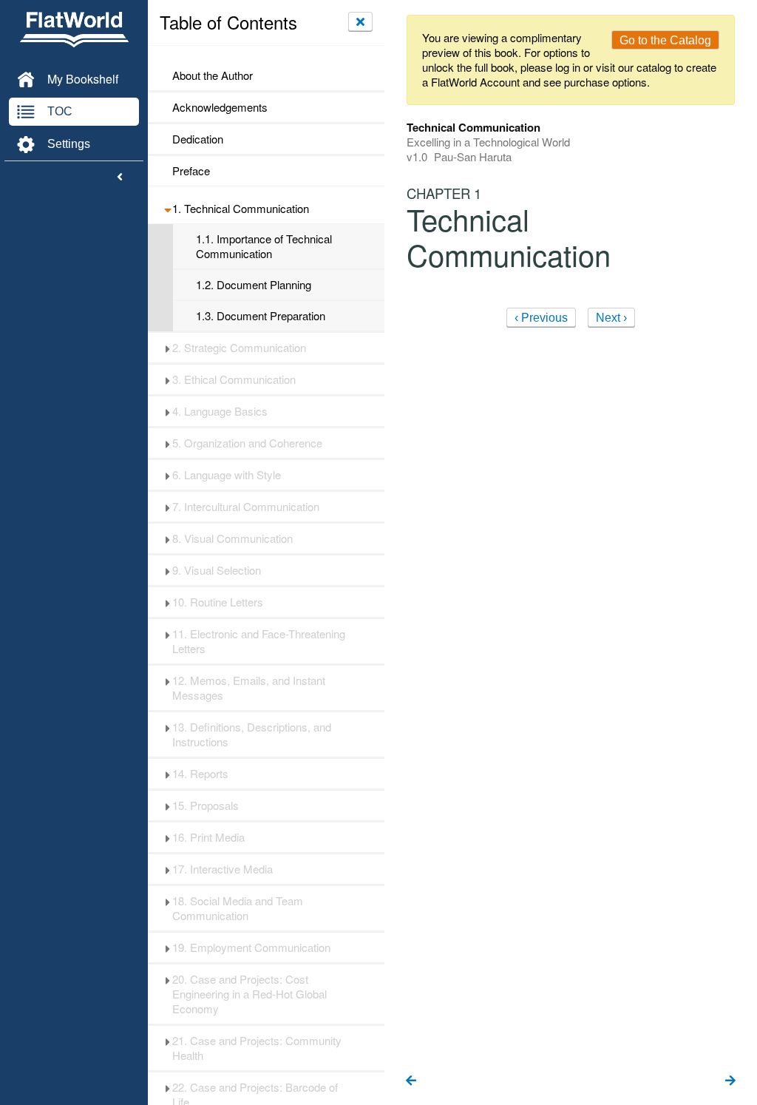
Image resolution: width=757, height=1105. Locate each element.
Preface (191, 170)
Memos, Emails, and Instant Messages (248, 688)
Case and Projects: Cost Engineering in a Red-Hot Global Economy (249, 994)
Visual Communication (232, 538)
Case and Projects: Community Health (257, 1048)
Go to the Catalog (665, 40)
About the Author (212, 75)
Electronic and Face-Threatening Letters (258, 641)
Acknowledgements (220, 107)
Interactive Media (222, 869)
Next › (611, 317)
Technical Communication (240, 208)
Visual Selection (216, 570)
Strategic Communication (239, 347)
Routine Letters (217, 602)
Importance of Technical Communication (264, 246)
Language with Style (226, 474)
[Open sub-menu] (167, 208)
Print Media (208, 837)
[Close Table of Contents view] (360, 21)
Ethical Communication (234, 379)
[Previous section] (411, 1081)
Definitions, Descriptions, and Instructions (251, 734)
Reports (200, 773)
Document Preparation (260, 315)
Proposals (205, 805)
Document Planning (253, 284)
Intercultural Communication (245, 506)
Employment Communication (251, 947)
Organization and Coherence (247, 443)
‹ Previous (541, 317)
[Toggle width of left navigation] (120, 177)
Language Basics (220, 411)
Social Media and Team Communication (237, 908)
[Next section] (730, 1081)
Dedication (197, 139)
